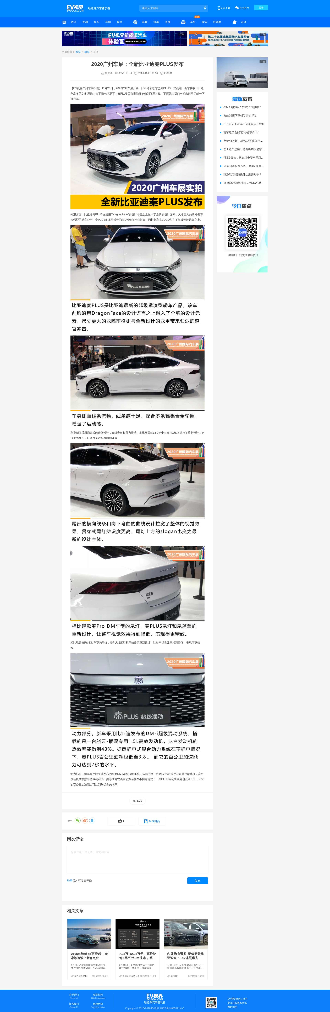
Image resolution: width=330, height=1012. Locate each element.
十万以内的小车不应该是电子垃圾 (244, 124)
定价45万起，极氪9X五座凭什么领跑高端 (248, 140)
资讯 (73, 22)
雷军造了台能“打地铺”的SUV (240, 132)
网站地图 (232, 1007)
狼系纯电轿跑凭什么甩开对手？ (242, 174)
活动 (243, 22)
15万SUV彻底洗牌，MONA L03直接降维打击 (251, 182)
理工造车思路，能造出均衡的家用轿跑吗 (248, 149)
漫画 (156, 22)
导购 (108, 22)
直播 (167, 22)
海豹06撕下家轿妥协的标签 (240, 115)
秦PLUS (137, 800)
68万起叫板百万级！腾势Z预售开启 (245, 166)
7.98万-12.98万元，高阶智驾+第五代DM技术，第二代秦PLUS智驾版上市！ (137, 958)
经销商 (217, 22)
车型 (193, 22)
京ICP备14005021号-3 (172, 1008)
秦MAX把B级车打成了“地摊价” (242, 107)
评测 (85, 22)
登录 (261, 7)
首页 (78, 51)
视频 (144, 22)
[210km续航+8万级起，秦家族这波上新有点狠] (89, 934)
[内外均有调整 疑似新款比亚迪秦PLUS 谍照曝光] (186, 934)
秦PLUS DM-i (80, 976)
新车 (96, 22)
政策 (204, 22)
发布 (197, 880)
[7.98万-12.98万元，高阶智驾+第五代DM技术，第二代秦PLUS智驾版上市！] (138, 934)
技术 (119, 22)
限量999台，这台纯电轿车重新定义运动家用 (250, 157)
